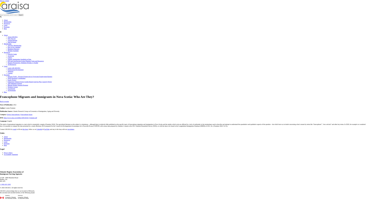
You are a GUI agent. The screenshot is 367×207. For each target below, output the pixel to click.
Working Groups (13, 87)
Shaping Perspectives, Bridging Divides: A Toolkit (23, 63)
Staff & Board (12, 42)
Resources (7, 23)
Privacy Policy (8, 153)
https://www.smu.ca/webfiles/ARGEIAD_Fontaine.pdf (20, 118)
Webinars (10, 71)
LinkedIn (39, 129)
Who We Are (12, 38)
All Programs (12, 90)
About (6, 20)
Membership (7, 22)
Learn (5, 25)
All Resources (12, 64)
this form (25, 129)
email (14, 129)
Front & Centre (12, 54)
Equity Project (12, 80)
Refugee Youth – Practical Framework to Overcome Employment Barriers (30, 76)
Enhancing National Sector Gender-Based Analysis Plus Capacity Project (30, 82)
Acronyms (11, 56)
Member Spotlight (13, 51)
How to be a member (14, 47)
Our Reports (11, 89)
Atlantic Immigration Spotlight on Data (19, 59)
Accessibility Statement (11, 154)
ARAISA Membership (14, 45)
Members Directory (13, 49)
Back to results (4, 101)
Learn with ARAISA (14, 68)
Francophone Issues (26, 114)
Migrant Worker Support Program (18, 85)
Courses (10, 73)
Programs (7, 27)
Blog (5, 29)
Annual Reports (12, 40)
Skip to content (4, 1)
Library (10, 57)
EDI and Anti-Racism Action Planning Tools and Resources (26, 61)
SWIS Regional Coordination (16, 78)
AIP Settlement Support (15, 83)
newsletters (70, 129)
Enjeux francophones (13, 114)
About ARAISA (13, 37)
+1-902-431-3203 (5, 184)
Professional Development (16, 70)
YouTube (47, 129)
